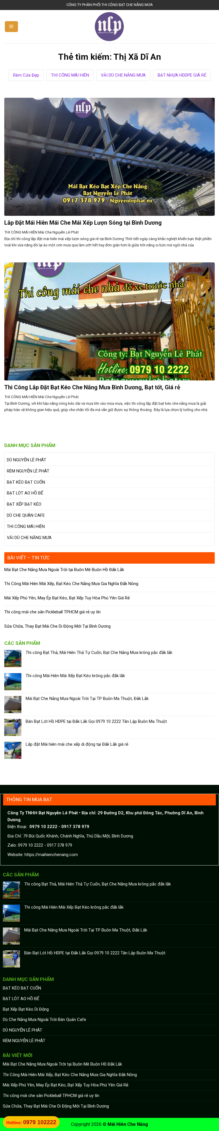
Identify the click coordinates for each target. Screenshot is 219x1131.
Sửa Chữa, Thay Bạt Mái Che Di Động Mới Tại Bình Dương (57, 626)
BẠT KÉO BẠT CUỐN (26, 482)
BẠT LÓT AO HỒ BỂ (25, 493)
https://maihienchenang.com (51, 854)
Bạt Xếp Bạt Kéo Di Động (26, 1009)
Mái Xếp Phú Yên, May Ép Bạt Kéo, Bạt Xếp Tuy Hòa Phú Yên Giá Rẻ (67, 598)
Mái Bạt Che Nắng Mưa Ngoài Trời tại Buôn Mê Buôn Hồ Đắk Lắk (64, 569)
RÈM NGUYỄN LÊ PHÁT (28, 471)
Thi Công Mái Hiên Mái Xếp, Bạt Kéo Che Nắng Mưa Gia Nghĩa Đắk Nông (71, 583)
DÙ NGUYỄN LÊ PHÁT (26, 459)
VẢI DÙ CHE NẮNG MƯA (123, 75)
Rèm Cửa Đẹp (26, 75)
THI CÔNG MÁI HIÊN (70, 75)
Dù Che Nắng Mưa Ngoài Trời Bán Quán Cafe (44, 1019)
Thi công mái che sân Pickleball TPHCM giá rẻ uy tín (52, 612)
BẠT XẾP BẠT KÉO (24, 504)
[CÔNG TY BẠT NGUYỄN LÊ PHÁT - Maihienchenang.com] (109, 26)
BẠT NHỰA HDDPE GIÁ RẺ (182, 75)
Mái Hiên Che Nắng (128, 1124)
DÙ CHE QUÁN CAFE (26, 515)
